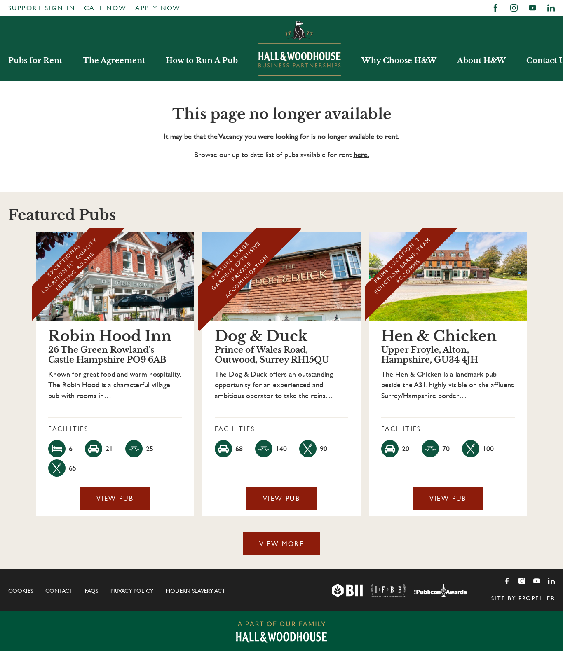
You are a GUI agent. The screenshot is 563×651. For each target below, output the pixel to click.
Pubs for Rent (35, 60)
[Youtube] (536, 581)
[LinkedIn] (551, 581)
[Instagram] (521, 581)
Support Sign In (41, 8)
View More (281, 544)
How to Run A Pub (202, 60)
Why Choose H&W (398, 60)
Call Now (105, 8)
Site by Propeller (523, 598)
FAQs (91, 591)
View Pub (115, 498)
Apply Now (158, 8)
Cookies (20, 591)
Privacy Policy (131, 591)
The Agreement (114, 60)
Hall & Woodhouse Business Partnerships (299, 48)
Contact (59, 591)
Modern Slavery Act (195, 591)
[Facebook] (507, 581)
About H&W (481, 60)
